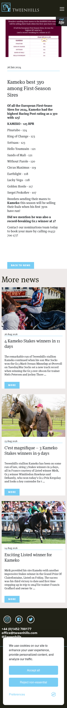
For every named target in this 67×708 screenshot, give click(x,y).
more (12, 385)
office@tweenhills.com (19, 633)
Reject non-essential (33, 682)
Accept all (33, 670)
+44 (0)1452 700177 (16, 629)
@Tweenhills (11, 637)
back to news (20, 265)
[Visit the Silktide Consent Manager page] (53, 694)
